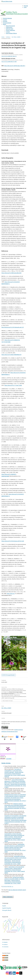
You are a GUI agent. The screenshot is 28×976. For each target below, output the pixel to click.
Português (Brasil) (6, 910)
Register (26, 5)
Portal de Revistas (7, 18)
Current (5, 19)
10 (10, 886)
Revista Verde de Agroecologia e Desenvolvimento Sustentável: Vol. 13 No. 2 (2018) (12, 882)
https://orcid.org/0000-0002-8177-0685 (9, 61)
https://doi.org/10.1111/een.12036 (13, 385)
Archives (5, 21)
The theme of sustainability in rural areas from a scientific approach (13, 770)
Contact (8, 31)
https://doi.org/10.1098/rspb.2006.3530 (11, 273)
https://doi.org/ (11, 593)
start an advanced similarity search (17, 890)
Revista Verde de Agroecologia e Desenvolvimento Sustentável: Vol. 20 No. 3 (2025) (15, 808)
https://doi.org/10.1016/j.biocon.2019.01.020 (12, 541)
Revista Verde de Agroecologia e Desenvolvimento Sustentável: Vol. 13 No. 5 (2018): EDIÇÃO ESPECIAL (14, 774)
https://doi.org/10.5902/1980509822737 (11, 354)
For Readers (5, 942)
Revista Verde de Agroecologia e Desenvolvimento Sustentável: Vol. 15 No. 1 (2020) (15, 850)
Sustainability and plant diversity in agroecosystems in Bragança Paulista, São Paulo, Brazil (14, 846)
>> (12, 886)
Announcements (7, 22)
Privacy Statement (10, 30)
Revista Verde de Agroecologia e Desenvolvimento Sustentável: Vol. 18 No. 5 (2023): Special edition (14, 839)
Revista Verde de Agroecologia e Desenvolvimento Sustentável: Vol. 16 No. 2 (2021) (15, 785)
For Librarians (5, 946)
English (4, 906)
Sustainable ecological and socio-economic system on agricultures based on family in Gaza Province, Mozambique (15, 858)
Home (2, 37)
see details (8, 758)
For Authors (5, 944)
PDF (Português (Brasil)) (9, 675)
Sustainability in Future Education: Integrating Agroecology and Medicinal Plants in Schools (14, 835)
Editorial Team (9, 28)
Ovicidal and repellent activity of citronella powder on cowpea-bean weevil (14, 879)
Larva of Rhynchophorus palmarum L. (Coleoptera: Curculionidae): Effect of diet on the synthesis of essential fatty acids (14, 782)
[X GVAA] (20, 974)
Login (25, 7)
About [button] (4, 24)
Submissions (9, 27)
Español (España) (6, 908)
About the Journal (10, 25)
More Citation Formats (8, 700)
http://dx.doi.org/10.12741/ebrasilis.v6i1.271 (12, 327)
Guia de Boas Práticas (11, 33)
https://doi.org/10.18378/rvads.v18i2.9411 (14, 65)
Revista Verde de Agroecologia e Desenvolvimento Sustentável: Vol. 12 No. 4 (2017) (15, 822)
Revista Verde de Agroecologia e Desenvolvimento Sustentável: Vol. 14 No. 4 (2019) (15, 800)
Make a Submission (8, 897)
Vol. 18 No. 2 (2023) (16, 37)
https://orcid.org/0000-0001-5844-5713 (9, 56)
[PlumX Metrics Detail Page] (7, 748)
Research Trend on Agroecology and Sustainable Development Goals (15, 805)
